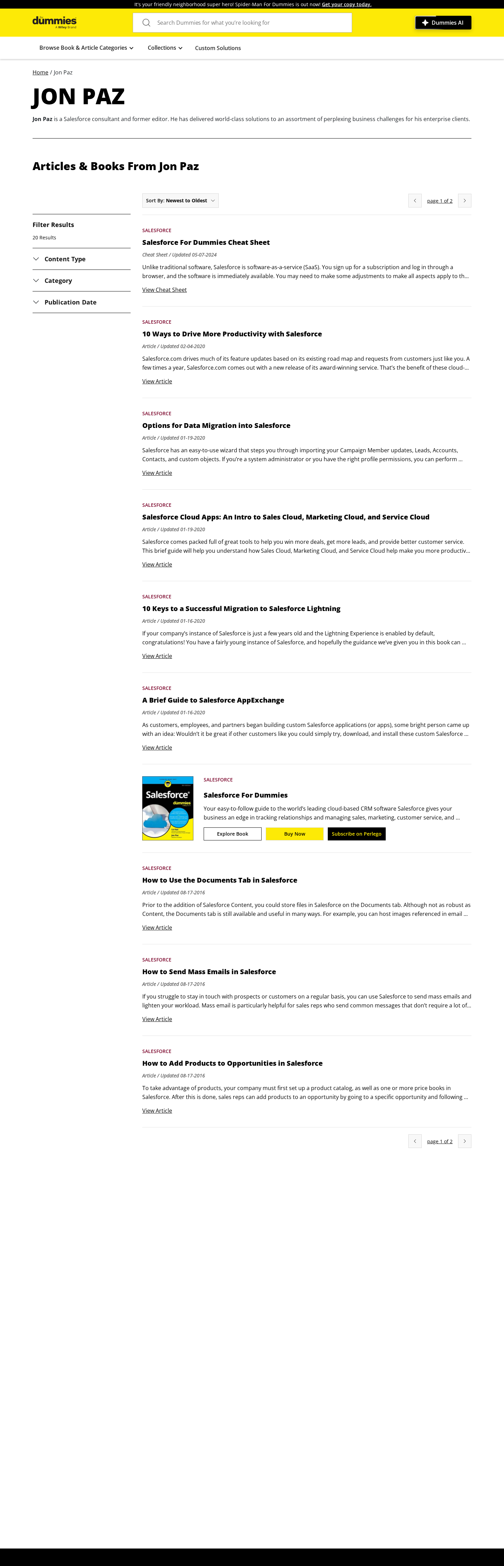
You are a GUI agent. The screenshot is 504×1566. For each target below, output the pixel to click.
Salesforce (156, 230)
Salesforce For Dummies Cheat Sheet (206, 242)
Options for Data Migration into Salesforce (216, 425)
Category (58, 280)
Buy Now (294, 833)
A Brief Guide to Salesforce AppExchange (213, 700)
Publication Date (71, 302)
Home (40, 72)
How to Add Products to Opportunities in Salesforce (232, 1063)
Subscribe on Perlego (357, 833)
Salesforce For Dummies (246, 795)
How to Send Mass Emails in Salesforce (209, 972)
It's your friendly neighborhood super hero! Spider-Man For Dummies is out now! (253, 4)
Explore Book (232, 833)
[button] (87, 48)
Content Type (65, 259)
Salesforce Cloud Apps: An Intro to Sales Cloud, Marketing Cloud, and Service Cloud (286, 517)
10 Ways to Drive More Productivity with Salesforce (232, 334)
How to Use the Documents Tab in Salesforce (219, 880)
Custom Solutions (218, 48)
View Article (157, 381)
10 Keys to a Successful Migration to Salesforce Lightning (241, 609)
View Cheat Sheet (164, 290)
